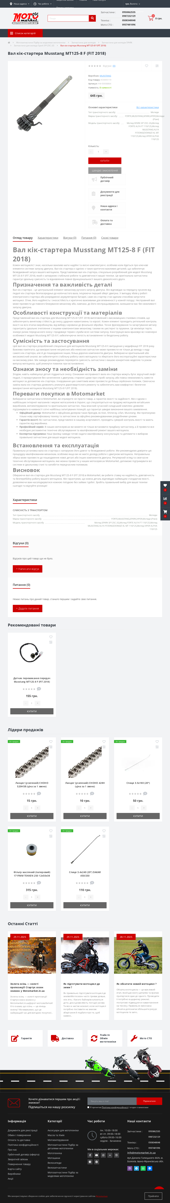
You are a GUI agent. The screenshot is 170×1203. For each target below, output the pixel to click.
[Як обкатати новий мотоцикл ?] (138, 955)
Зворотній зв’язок (18, 1159)
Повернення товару (19, 1164)
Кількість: (93, 146)
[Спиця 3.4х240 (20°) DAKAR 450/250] (85, 850)
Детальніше (102, 1196)
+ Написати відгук (27, 569)
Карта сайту (15, 1169)
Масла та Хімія (56, 1135)
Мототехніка (55, 1153)
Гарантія (26, 1038)
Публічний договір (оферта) (23, 1154)
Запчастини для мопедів (84, 42)
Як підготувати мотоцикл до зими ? (81, 985)
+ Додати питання (27, 608)
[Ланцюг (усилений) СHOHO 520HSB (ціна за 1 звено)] (31, 760)
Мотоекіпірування (58, 1140)
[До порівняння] (50, 642)
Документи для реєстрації (109, 193)
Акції (10, 1178)
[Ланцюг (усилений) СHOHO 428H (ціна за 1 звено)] (85, 760)
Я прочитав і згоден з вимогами (119, 1107)
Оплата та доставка (106, 222)
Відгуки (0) (69, 238)
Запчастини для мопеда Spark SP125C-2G (34, 45)
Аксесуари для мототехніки (63, 1130)
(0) (114, 65)
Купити (104, 160)
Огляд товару (23, 238)
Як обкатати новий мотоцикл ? (137, 983)
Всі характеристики (147, 107)
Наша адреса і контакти (108, 207)
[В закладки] (50, 637)
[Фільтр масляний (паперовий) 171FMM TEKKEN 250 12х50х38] (31, 850)
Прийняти (153, 1196)
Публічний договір (106, 179)
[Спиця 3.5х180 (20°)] (138, 760)
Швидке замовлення (105, 170)
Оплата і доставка (65, 7)
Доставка (68, 1038)
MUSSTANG (105, 75)
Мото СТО (146, 1038)
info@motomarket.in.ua (141, 1152)
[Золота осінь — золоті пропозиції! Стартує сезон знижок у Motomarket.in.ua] (32, 955)
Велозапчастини (57, 1167)
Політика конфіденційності (115, 1107)
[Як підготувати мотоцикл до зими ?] (85, 955)
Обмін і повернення (19, 1135)
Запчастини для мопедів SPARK (117, 42)
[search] (92, 18)
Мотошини (54, 1158)
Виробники (14, 1173)
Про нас (12, 1149)
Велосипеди (54, 1162)
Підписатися (149, 1101)
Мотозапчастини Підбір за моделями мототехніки (40, 42)
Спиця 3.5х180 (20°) (138, 782)
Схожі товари (109, 238)
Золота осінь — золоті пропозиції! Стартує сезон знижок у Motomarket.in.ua (27, 987)
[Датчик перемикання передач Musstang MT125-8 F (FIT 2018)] (31, 656)
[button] (42, 4)
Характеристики (48, 238)
